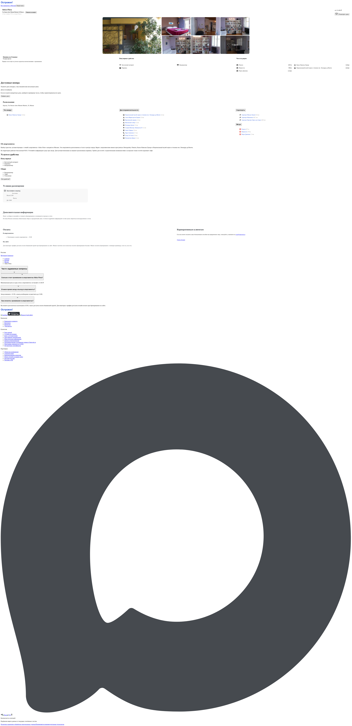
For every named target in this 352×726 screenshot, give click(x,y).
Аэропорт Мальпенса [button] (247, 117)
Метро (238, 124)
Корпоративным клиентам (12, 355)
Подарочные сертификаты (12, 345)
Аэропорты (240, 110)
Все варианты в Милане (8, 5)
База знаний (8, 332)
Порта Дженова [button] (246, 134)
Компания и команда (10, 321)
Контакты (7, 323)
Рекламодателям (9, 358)
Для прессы (8, 326)
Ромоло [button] (244, 129)
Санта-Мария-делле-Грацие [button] (132, 117)
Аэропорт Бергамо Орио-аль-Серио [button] (251, 120)
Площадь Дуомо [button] (129, 125)
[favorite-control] (336, 14)
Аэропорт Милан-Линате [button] (248, 115)
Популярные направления (12, 337)
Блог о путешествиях (11, 336)
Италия (6, 260)
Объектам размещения (11, 352)
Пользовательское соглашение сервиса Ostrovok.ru (20, 342)
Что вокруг (8, 110)
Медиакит (4, 255)
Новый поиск (20, 5)
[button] (132, 35)
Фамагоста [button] (244, 131)
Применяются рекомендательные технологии (50, 724)
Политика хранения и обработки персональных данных (18, 724)
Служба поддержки (10, 334)
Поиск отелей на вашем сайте (13, 357)
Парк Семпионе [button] (129, 133)
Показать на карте (31, 12)
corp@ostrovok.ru (240, 234)
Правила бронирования (11, 340)
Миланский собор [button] (130, 122)
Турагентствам (9, 353)
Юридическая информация (12, 339)
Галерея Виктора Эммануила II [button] (133, 127)
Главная (6, 258)
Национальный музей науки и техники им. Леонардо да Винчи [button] (142, 115)
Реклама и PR (8, 360)
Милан (6, 262)
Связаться (10, 255)
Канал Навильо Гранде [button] (15, 115)
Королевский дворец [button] (130, 120)
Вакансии (7, 324)
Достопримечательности (129, 110)
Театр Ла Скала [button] (129, 135)
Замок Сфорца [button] (129, 130)
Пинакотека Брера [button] (130, 138)
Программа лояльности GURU (14, 344)
